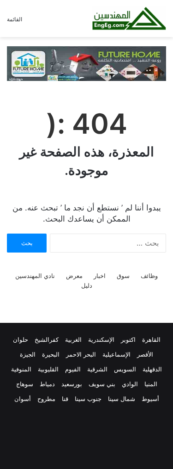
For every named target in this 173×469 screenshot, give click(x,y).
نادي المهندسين (35, 275)
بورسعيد (71, 384)
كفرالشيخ (47, 339)
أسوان (22, 398)
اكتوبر (128, 339)
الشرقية (97, 369)
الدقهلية (152, 369)
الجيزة (28, 354)
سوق (123, 275)
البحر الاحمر (81, 354)
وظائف (149, 275)
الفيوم (73, 369)
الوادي (130, 384)
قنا (65, 398)
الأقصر (145, 354)
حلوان (20, 339)
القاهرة (151, 339)
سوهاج (24, 384)
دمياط (47, 384)
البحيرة (51, 354)
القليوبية (48, 369)
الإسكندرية (101, 339)
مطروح (46, 398)
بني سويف (102, 384)
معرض (74, 275)
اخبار (100, 275)
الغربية (73, 339)
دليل (86, 285)
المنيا (150, 384)
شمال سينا (121, 398)
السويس (125, 369)
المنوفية (21, 369)
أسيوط (150, 398)
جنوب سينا (88, 398)
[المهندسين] (129, 18)
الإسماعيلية (116, 354)
